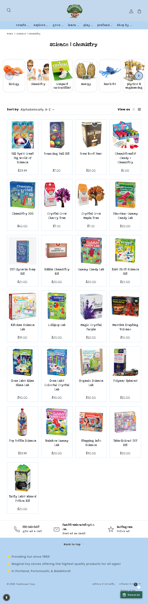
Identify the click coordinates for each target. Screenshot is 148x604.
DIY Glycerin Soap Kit (23, 272)
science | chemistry (28, 34)
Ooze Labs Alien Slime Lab (22, 383)
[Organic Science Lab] (91, 362)
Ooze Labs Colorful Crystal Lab (57, 385)
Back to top (72, 544)
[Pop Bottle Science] (22, 422)
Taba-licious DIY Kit (125, 443)
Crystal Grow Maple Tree (91, 216)
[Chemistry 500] (22, 195)
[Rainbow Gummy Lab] (57, 422)
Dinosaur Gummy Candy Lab (125, 216)
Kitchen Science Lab (23, 327)
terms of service (131, 590)
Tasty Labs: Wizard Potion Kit (22, 499)
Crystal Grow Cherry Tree (57, 216)
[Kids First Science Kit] (125, 251)
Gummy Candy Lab (91, 269)
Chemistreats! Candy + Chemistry (125, 158)
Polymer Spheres (125, 381)
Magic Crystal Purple (91, 327)
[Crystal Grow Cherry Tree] (57, 195)
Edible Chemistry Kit (57, 272)
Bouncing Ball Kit (57, 154)
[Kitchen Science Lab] (22, 306)
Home (10, 34)
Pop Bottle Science (22, 441)
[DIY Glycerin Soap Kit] (22, 251)
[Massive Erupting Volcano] (125, 306)
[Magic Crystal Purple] (91, 306)
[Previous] (9, 76)
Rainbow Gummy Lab (57, 443)
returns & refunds (130, 584)
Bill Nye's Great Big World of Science (23, 158)
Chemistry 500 (23, 214)
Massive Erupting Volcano (125, 327)
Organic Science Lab (91, 383)
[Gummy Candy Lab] (91, 251)
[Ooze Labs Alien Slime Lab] (22, 362)
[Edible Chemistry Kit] (57, 251)
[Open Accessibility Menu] (6, 597)
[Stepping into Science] (91, 422)
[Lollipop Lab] (57, 306)
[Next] (139, 76)
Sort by (13, 109)
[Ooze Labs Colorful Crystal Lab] (57, 362)
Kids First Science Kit (125, 272)
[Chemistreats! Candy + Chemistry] (125, 135)
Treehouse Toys (25, 584)
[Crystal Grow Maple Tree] (91, 195)
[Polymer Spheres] (125, 362)
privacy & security (104, 584)
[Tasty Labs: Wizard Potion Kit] (22, 478)
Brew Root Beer (91, 154)
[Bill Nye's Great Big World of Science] (22, 135)
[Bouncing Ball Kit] (57, 135)
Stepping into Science (91, 443)
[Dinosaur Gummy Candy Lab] (125, 195)
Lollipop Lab (57, 325)
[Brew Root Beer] (91, 135)
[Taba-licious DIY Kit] (125, 422)
